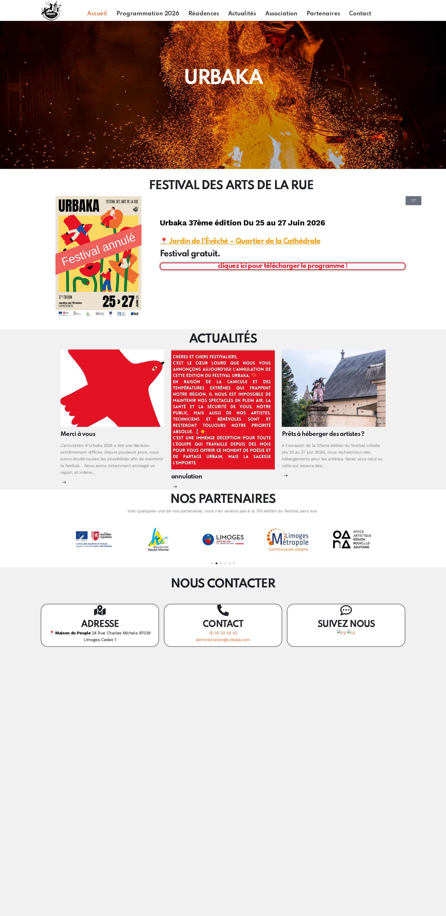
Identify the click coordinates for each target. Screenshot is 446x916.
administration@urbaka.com (223, 639)
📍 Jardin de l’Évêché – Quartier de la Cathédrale (240, 241)
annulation (186, 477)
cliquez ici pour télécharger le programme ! (283, 266)
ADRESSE (100, 624)
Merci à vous (77, 434)
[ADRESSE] (100, 610)
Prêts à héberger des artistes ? (323, 434)
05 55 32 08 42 (223, 632)
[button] (81, 539)
